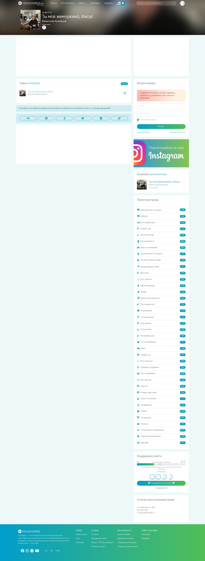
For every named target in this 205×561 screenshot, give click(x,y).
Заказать (108, 3)
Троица (161, 424)
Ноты (78, 538)
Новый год (162, 355)
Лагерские (162, 329)
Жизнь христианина (162, 298)
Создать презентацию (128, 546)
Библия (162, 216)
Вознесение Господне (161, 254)
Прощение (162, 380)
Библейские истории (162, 210)
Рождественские (162, 393)
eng (58, 551)
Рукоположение (161, 398)
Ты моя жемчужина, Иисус (40, 92)
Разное (162, 386)
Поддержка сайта (99, 538)
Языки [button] (82, 3)
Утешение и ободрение (162, 430)
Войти (161, 126)
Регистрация (143, 132)
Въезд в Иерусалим (162, 267)
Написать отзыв (98, 546)
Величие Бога (162, 241)
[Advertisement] (73, 56)
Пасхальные (162, 361)
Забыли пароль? (177, 132)
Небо (162, 348)
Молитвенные (162, 336)
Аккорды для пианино (127, 542)
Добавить (95, 3)
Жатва (162, 292)
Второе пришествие (162, 260)
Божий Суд (162, 229)
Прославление (162, 373)
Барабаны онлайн (126, 538)
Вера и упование (162, 248)
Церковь (162, 443)
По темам (80, 542)
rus (51, 551)
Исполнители (67, 3)
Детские (162, 273)
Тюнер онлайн (124, 534)
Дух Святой (162, 279)
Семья (162, 411)
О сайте (95, 534)
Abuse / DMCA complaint (102, 542)
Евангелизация (162, 286)
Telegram (146, 538)
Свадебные (162, 405)
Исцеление (162, 311)
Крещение (162, 323)
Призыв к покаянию (162, 367)
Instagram (146, 534)
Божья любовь (162, 235)
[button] (37, 27)
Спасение (162, 418)
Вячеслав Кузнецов (54, 21)
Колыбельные (162, 317)
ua (46, 551)
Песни (53, 3)
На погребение (161, 342)
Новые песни (81, 534)
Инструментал (162, 304)
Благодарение (162, 222)
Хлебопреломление (162, 436)
